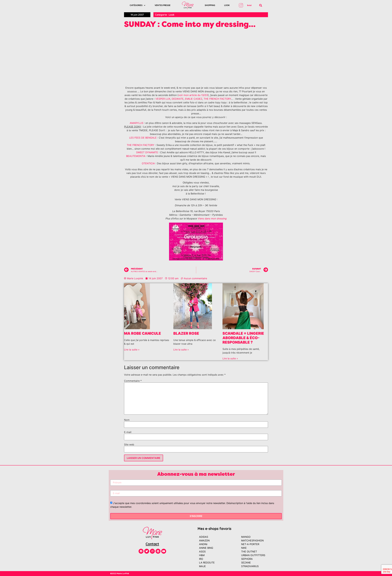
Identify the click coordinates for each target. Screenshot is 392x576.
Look (227, 5)
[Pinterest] (158, 551)
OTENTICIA (148, 163)
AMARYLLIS (136, 122)
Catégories (136, 5)
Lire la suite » (131, 349)
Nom (127, 420)
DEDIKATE (178, 98)
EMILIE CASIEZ (193, 98)
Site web (129, 444)
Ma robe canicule (142, 333)
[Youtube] (163, 551)
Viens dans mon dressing (212, 218)
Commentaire (133, 381)
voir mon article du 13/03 (193, 95)
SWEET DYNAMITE (147, 152)
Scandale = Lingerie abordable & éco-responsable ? (243, 337)
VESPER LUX (162, 98)
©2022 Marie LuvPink (119, 573)
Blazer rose (186, 333)
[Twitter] (146, 551)
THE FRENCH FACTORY (217, 98)
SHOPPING (210, 5)
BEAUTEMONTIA (135, 156)
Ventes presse (162, 5)
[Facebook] (141, 551)
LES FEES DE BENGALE (143, 137)
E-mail (127, 432)
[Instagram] (152, 551)
